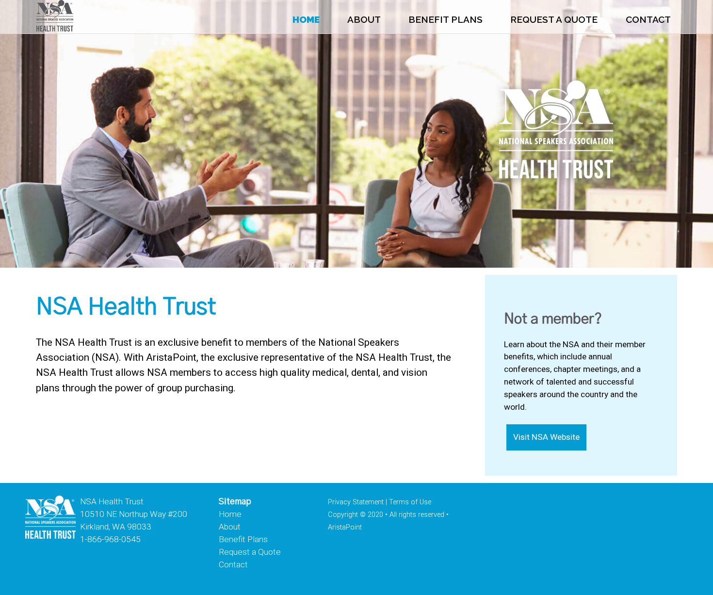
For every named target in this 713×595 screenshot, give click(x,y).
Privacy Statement (356, 502)
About (364, 19)
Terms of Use (410, 502)
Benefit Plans (445, 19)
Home (306, 19)
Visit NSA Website (546, 437)
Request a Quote (554, 19)
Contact (648, 19)
